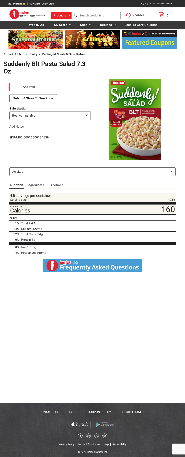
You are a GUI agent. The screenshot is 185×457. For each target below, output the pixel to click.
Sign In (148, 3)
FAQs (72, 412)
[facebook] (80, 436)
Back (10, 54)
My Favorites (15, 3)
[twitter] (96, 436)
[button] (28, 86)
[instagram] (88, 436)
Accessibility (119, 444)
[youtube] (104, 436)
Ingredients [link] (35, 185)
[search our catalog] (75, 15)
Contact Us (49, 412)
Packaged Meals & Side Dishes (63, 54)
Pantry (33, 54)
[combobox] (61, 15)
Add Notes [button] (16, 126)
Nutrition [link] (16, 185)
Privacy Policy (66, 444)
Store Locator (133, 412)
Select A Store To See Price (33, 98)
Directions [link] (55, 185)
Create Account (164, 3)
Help (106, 444)
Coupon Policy (99, 412)
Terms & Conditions (89, 444)
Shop (20, 54)
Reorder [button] (138, 15)
